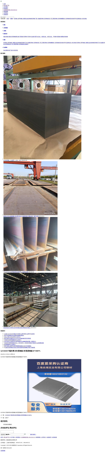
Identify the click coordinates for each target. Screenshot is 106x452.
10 (4, 347)
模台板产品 (6, 5)
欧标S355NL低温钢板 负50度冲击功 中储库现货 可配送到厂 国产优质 (21, 216)
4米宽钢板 (5, 27)
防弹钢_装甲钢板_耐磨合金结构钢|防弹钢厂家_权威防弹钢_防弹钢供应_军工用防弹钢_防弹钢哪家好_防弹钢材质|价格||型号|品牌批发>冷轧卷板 (50, 18)
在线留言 (5, 14)
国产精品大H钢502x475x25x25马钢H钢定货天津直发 (17, 338)
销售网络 (5, 11)
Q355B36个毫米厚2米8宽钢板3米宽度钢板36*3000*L (18, 415)
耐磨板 (62, 36)
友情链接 (54, 437)
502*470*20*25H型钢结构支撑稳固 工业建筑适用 (15, 272)
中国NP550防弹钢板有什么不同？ (12, 340)
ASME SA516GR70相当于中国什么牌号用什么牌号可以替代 (19, 333)
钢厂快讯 (10, 50)
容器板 (58, 36)
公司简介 (5, 13)
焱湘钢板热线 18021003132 (10, 10)
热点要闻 (5, 50)
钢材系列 (5, 33)
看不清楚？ (33, 434)
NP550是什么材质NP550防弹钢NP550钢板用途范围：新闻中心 (20, 341)
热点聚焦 (5, 47)
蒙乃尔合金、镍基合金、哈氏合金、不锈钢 (46, 36)
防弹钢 (25, 36)
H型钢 (4, 30)
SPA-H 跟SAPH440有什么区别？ (12, 337)
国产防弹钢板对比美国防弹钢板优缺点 (14, 335)
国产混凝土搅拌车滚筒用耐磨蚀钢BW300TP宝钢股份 (17, 346)
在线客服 (3, 450)
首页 (4, 3)
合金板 (32, 36)
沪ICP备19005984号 (22, 440)
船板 (4, 24)
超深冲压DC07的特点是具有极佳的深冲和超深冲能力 (17, 327)
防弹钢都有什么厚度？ (10, 344)
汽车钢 (29, 36)
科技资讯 (15, 50)
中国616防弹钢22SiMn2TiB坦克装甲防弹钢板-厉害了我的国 (20, 347)
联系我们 (5, 8)
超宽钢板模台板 (15, 36)
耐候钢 (66, 36)
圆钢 (11, 18)
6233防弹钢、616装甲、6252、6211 (12, 160)
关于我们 (5, 6)
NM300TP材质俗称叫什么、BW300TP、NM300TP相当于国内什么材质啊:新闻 (24, 343)
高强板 (21, 36)
